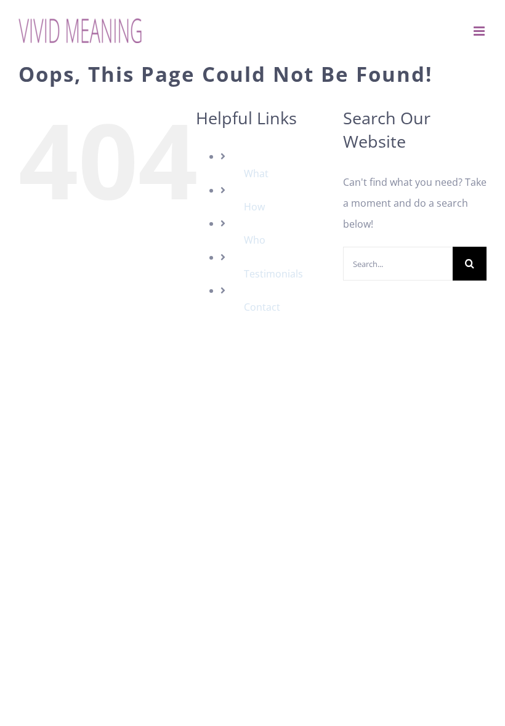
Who (254, 240)
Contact (262, 307)
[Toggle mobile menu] (480, 31)
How (254, 206)
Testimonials (273, 274)
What (256, 173)
